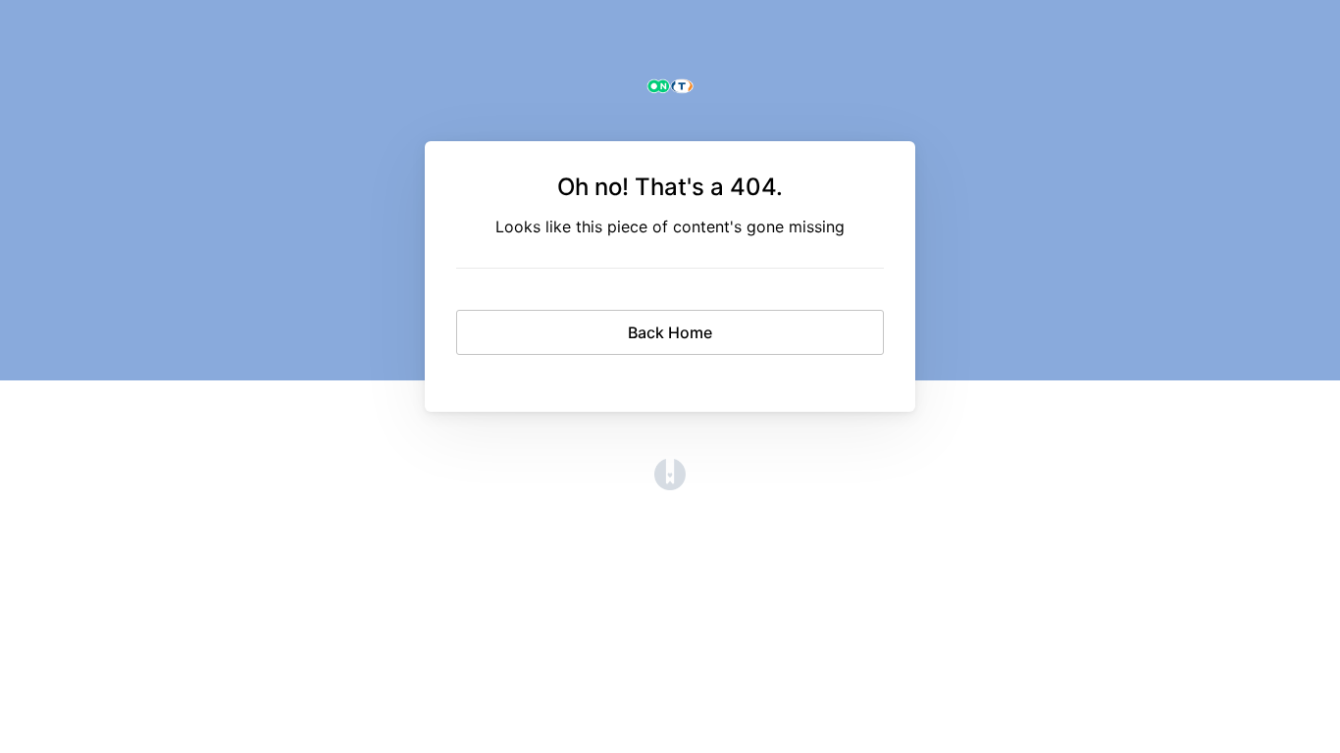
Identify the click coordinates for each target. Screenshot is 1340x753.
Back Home (670, 332)
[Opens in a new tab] (670, 484)
